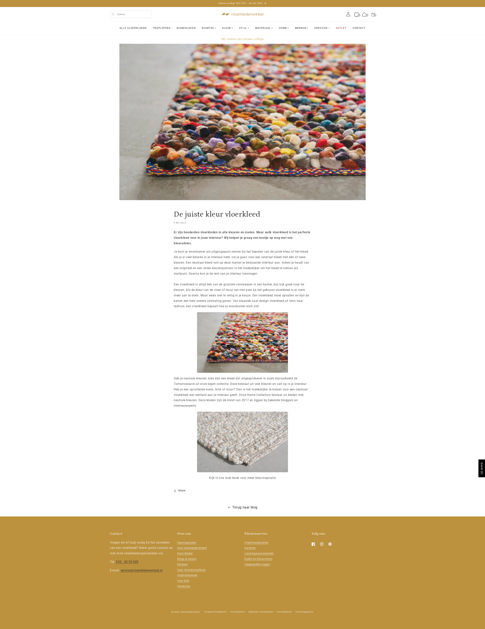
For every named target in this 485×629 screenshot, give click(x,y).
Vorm (283, 28)
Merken (300, 28)
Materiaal (263, 28)
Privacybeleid (237, 612)
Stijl (243, 28)
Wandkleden (186, 28)
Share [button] (181, 490)
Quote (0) (481, 468)
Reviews (182, 564)
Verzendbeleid (284, 612)
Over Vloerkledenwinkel (192, 547)
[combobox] (131, 14)
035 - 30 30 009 (127, 562)
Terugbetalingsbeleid (215, 612)
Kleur (226, 28)
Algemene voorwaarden (260, 612)
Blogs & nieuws (186, 558)
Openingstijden (186, 542)
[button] (373, 14)
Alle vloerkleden (133, 28)
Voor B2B (183, 580)
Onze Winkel (185, 553)
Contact (359, 28)
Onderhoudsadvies (256, 542)
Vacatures (183, 586)
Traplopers (162, 28)
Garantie (250, 547)
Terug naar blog (244, 507)
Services (321, 28)
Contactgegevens (304, 612)
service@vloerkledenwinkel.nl (142, 570)
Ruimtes (208, 28)
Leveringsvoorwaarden (259, 553)
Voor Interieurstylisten (191, 569)
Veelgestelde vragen (257, 564)
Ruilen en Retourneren (258, 558)
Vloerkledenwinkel (190, 612)
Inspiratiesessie (187, 575)
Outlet (341, 28)
